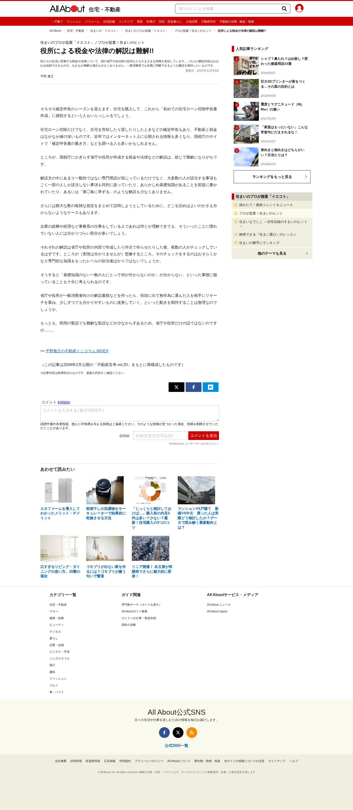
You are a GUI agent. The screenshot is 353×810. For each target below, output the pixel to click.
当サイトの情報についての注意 (244, 761)
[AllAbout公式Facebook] (164, 732)
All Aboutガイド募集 (134, 611)
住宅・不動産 (105, 9)
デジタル (55, 631)
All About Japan (217, 611)
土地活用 (191, 21)
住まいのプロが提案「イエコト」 (146, 30)
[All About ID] (299, 9)
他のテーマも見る (272, 253)
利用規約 (125, 761)
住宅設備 (109, 21)
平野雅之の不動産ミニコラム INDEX (77, 351)
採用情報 (76, 761)
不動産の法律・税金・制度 (236, 21)
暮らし (53, 638)
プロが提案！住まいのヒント (193, 30)
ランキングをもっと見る (272, 177)
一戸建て (57, 21)
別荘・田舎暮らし (170, 21)
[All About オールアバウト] (67, 9)
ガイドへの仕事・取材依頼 (139, 618)
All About (55, 30)
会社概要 (61, 761)
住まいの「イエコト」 (104, 30)
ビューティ (56, 625)
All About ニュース (219, 604)
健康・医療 (56, 618)
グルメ (53, 685)
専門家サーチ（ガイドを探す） (142, 604)
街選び (150, 21)
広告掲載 (110, 761)
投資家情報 (93, 761)
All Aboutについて (178, 761)
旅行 (52, 665)
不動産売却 (208, 21)
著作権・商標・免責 (207, 761)
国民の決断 (129, 625)
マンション (74, 21)
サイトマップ (277, 761)
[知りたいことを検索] (284, 8)
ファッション (58, 678)
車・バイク (56, 692)
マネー (53, 611)
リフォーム (92, 21)
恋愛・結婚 (56, 645)
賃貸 (140, 21)
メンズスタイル (59, 658)
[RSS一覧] (191, 732)
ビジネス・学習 (59, 651)
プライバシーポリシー (149, 761)
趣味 (52, 672)
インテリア (126, 21)
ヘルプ (293, 761)
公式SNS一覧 (176, 745)
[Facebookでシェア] (193, 387)
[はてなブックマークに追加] (211, 387)
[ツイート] (176, 387)
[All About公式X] (178, 732)
